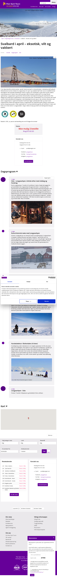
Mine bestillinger (10, 519)
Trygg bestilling (38, 523)
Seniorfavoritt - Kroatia (10, 481)
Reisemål (42, 440)
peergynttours (29, 152)
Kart (20, 52)
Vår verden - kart (49, 450)
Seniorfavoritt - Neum (10, 478)
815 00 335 (27, 142)
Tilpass (27, 301)
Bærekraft (8, 539)
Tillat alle (46, 301)
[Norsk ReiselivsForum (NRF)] (17, 567)
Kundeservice (34, 6)
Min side (41, 6)
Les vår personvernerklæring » (36, 572)
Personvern (37, 527)
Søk (44, 451)
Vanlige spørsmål (38, 521)
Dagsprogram (14, 52)
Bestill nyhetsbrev (10, 543)
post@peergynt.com (30, 148)
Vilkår (35, 525)
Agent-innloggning (11, 527)
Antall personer (25, 449)
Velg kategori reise (7, 440)
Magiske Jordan (8, 483)
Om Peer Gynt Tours (11, 535)
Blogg (53, 6)
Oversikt (8, 52)
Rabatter (8, 521)
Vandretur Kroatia (9, 486)
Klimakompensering (11, 541)
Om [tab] (47, 281)
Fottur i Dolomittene (9, 473)
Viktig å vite (37, 519)
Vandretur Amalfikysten (10, 471)
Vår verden (48, 6)
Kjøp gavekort (9, 525)
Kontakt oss (9, 545)
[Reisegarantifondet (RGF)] (25, 567)
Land (22, 440)
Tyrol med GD (8, 468)
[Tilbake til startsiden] (11, 4)
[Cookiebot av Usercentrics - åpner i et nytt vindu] (49, 278)
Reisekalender (7, 461)
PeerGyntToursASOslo (31, 154)
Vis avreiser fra (6, 449)
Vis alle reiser (14, 494)
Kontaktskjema (28, 161)
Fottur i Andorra (8, 466)
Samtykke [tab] (10, 281)
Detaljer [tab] (28, 281)
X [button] (53, 537)
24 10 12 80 (27, 145)
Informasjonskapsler (39, 529)
